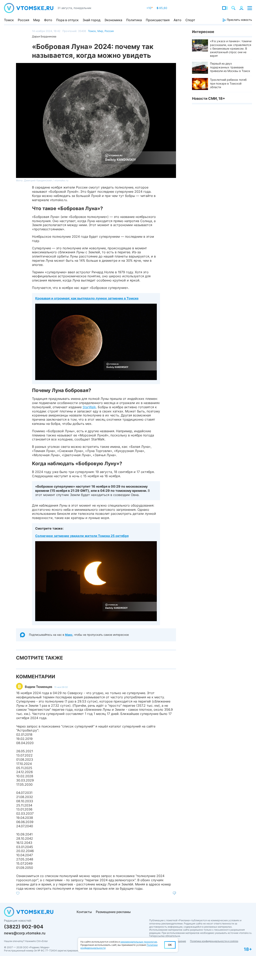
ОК (170, 944)
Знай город (91, 20)
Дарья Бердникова (44, 36)
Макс (68, 634)
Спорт (190, 20)
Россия (23, 20)
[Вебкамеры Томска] (224, 8)
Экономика (113, 20)
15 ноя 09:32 (61, 687)
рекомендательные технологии (138, 941)
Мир (36, 20)
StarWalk (89, 407)
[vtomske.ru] (28, 8)
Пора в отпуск (67, 20)
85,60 (162, 8)
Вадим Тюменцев (38, 687)
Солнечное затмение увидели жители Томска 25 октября (82, 536)
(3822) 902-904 (23, 927)
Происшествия (158, 20)
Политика (134, 20)
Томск (9, 20)
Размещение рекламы (113, 912)
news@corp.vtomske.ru (24, 933)
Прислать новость (239, 19)
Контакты (84, 912)
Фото (48, 20)
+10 (149, 8)
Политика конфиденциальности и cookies (214, 941)
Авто (177, 20)
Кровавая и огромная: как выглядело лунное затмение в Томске (87, 298)
